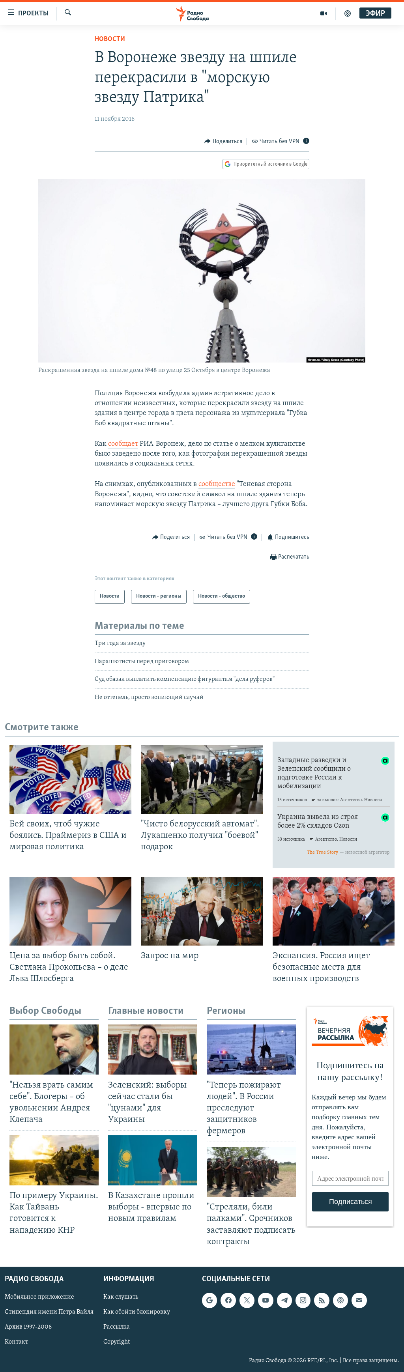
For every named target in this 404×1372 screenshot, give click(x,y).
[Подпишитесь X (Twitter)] (246, 1300)
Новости (110, 39)
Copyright (116, 1342)
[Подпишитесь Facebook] (228, 1300)
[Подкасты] (340, 1300)
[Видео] (324, 13)
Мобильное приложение (39, 1297)
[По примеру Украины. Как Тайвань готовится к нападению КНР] (54, 1160)
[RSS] (321, 1300)
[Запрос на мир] (202, 911)
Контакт (16, 1342)
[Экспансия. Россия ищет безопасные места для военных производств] (334, 911)
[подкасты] (347, 13)
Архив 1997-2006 (28, 1327)
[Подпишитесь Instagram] (303, 1300)
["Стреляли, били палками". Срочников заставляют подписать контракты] (251, 1172)
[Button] (223, 141)
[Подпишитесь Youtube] (265, 1300)
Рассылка (116, 1327)
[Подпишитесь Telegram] (284, 1300)
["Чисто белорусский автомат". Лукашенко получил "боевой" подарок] (202, 779)
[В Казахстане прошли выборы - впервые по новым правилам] (152, 1160)
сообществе (216, 484)
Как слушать (120, 1297)
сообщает (123, 444)
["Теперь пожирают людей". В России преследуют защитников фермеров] (251, 1049)
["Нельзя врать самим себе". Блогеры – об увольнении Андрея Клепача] (54, 1049)
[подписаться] (359, 1300)
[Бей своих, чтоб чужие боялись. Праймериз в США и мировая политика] (70, 779)
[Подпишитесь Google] (209, 1300)
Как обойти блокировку (136, 1312)
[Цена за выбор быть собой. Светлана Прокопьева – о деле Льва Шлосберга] (70, 911)
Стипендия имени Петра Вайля (49, 1312)
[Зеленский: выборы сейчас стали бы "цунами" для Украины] (152, 1049)
